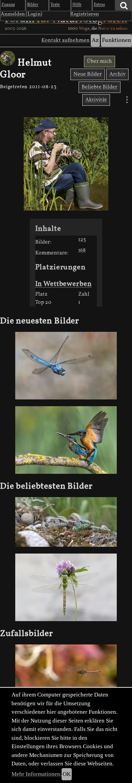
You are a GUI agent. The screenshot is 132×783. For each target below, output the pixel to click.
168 (82, 250)
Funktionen (116, 40)
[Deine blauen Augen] (66, 365)
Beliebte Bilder (99, 87)
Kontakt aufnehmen (65, 40)
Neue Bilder (87, 74)
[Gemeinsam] (66, 521)
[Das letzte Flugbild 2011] (66, 673)
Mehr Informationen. (37, 774)
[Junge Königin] (66, 587)
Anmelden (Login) (21, 14)
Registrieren (84, 14)
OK (67, 774)
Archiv (117, 74)
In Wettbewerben (63, 284)
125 (82, 239)
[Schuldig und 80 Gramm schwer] (66, 440)
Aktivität (96, 100)
